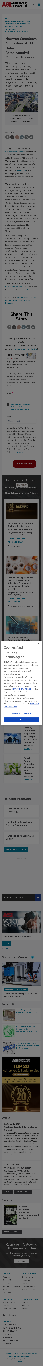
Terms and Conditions (22, 689)
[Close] (38, 643)
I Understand (21, 720)
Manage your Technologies (21, 714)
